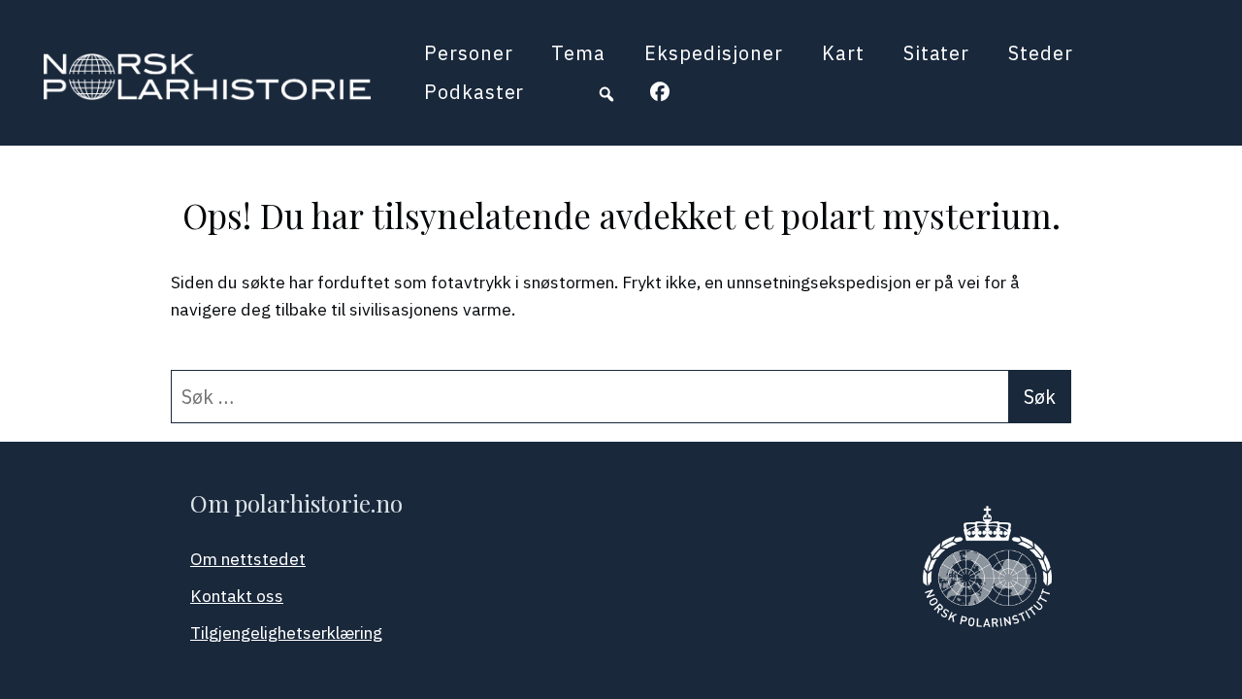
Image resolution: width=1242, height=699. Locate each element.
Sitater (936, 53)
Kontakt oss (236, 595)
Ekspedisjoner (713, 53)
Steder (1040, 53)
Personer (468, 53)
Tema (578, 53)
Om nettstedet (248, 559)
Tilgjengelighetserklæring (286, 632)
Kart (843, 53)
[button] (606, 94)
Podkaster (474, 92)
